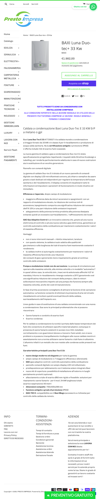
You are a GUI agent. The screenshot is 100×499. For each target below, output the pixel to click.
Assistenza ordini (44, 449)
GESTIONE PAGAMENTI (10, 158)
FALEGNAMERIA (11, 69)
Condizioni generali (45, 440)
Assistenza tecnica (44, 446)
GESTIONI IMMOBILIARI (11, 124)
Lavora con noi (10, 432)
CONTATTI (8, 426)
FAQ (5, 429)
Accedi (26, 4)
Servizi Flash (10, 150)
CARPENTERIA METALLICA (11, 77)
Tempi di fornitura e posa (47, 433)
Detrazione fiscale (44, 455)
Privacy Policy (10, 435)
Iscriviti (35, 4)
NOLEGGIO (11, 115)
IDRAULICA (11, 54)
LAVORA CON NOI (11, 141)
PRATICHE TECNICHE (11, 107)
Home (7, 34)
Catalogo (8, 41)
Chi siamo (8, 423)
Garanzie (40, 443)
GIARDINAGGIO (11, 93)
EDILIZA (11, 47)
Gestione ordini (43, 437)
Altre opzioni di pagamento (78, 89)
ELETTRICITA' (11, 61)
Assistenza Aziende (45, 452)
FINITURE (11, 85)
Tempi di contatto (44, 430)
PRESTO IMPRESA (24, 492)
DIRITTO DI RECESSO (13, 438)
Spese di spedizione (70, 63)
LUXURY (11, 133)
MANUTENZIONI (11, 99)
